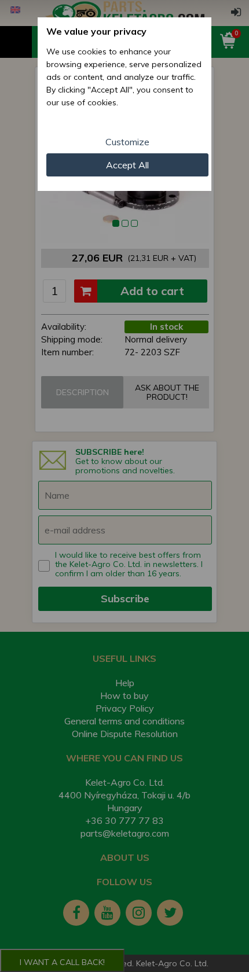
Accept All (127, 165)
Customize (127, 142)
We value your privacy (96, 31)
